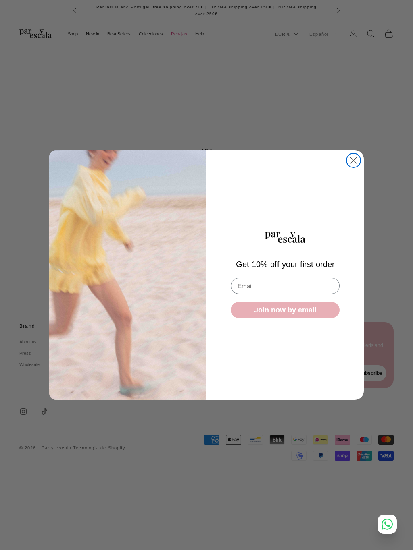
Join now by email (285, 310)
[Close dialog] (353, 160)
